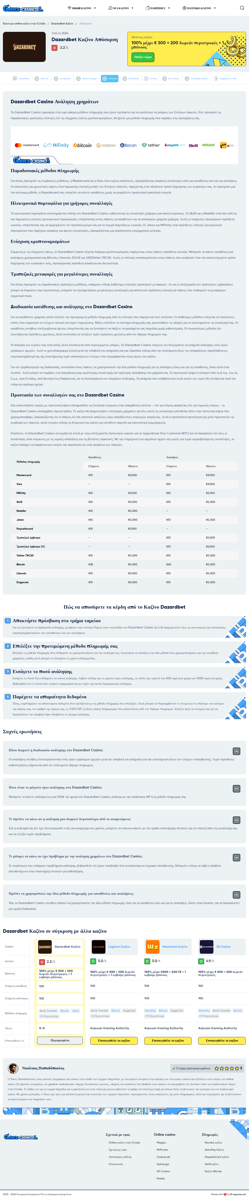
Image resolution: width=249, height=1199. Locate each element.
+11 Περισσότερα (154, 1016)
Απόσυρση (112, 79)
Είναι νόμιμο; (173, 79)
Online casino (164, 1135)
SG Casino (163, 1171)
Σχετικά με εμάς (118, 1150)
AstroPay (150, 1010)
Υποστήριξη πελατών (199, 79)
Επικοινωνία (116, 1164)
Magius (161, 1142)
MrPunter (162, 1150)
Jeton (75, 1011)
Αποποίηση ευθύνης (120, 1157)
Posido (161, 1178)
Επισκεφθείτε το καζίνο (114, 1040)
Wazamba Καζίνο (175, 946)
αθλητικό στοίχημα (89, 79)
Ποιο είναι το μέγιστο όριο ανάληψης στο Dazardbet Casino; (55, 787)
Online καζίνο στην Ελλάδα (124, 1142)
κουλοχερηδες (65, 79)
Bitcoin (64, 1011)
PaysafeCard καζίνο (217, 1157)
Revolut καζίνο (213, 1142)
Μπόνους (44, 79)
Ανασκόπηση (23, 79)
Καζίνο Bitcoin (213, 1171)
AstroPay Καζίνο (214, 1150)
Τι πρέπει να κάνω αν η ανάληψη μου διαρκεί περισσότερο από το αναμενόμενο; (70, 819)
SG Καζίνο (223, 946)
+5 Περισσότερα (49, 1016)
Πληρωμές (158, 8)
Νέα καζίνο (120, 8)
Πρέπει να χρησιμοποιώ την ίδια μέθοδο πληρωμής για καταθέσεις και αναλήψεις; (71, 893)
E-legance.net (238, 1194)
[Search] (242, 8)
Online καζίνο (81, 8)
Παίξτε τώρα (143, 57)
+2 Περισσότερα (100, 1016)
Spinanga (163, 1164)
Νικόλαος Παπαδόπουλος (43, 1068)
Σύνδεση (153, 79)
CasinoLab (163, 1157)
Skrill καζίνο (211, 1164)
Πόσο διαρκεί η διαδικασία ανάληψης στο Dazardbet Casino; (56, 750)
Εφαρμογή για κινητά (227, 79)
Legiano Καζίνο (119, 946)
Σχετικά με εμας (118, 1135)
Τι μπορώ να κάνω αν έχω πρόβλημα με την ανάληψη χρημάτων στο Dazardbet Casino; (75, 856)
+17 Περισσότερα (208, 1016)
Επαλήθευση (133, 79)
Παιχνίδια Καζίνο (199, 8)
